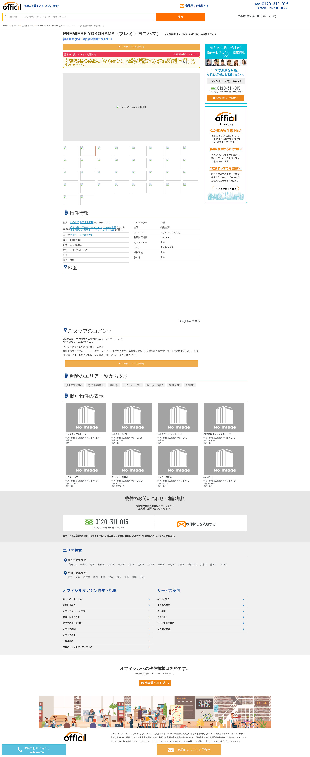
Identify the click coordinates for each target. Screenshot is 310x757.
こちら (184, 62)
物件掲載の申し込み (155, 683)
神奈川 (73, 235)
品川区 (121, 564)
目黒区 (181, 564)
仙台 (142, 577)
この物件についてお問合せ (132, 47)
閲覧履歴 (248, 16)
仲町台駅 (174, 385)
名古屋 (86, 577)
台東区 (141, 564)
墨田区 (213, 564)
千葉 (126, 577)
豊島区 (161, 564)
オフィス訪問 (69, 629)
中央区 (83, 564)
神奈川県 (74, 222)
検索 (180, 16)
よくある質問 (163, 605)
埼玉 (119, 577)
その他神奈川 (86, 235)
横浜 (111, 577)
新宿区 (101, 564)
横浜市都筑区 (86, 222)
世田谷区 (192, 564)
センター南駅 (154, 385)
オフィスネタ (69, 635)
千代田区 (72, 564)
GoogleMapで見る (189, 321)
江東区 (203, 564)
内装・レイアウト (71, 617)
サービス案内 (168, 590)
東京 (70, 577)
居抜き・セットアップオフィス (77, 647)
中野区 (171, 564)
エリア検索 (72, 550)
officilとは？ (163, 599)
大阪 (78, 577)
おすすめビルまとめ (72, 599)
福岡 (95, 577)
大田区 (131, 564)
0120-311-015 (229, 88)
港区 (92, 564)
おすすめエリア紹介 (72, 623)
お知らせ (161, 617)
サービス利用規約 (165, 623)
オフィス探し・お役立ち (74, 611)
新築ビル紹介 (69, 605)
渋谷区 (111, 564)
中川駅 (114, 385)
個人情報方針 (163, 629)
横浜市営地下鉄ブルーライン (85, 230)
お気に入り (267, 16)
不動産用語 (68, 641)
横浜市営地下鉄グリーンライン (86, 227)
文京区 (151, 564)
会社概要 (161, 611)
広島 (103, 577)
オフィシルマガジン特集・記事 (89, 590)
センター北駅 (109, 227)
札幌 (134, 577)
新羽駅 (190, 385)
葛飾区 (223, 564)
